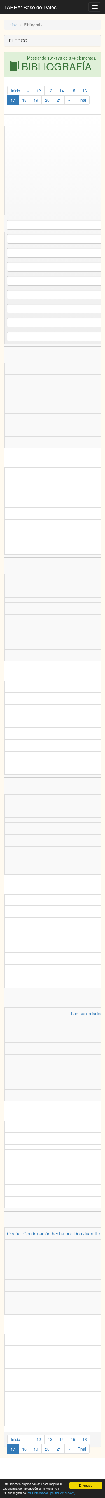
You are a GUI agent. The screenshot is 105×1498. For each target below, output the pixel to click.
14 (61, 90)
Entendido (85, 1485)
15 (73, 90)
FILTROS (18, 40)
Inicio (13, 24)
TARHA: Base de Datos (30, 7)
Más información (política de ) (51, 1493)
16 (84, 90)
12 (38, 90)
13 (50, 90)
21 (59, 100)
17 (13, 100)
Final (81, 100)
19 (36, 100)
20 (47, 100)
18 (24, 100)
